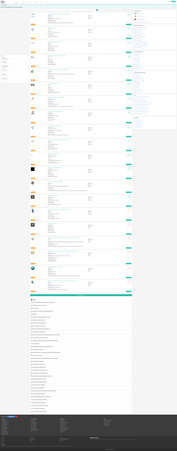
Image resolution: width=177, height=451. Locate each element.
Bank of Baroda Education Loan (64, 422)
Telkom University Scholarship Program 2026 (55, 111)
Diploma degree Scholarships (138, 34)
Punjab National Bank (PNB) (140, 19)
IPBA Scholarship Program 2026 (53, 153)
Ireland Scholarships (137, 62)
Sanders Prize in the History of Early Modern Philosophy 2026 (58, 139)
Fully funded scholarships (137, 123)
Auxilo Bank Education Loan (63, 429)
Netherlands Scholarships (137, 68)
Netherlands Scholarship (34, 430)
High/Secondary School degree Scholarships (140, 27)
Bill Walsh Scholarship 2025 (52, 223)
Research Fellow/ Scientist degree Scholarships (140, 45)
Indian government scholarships (138, 121)
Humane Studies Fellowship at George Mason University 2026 (58, 69)
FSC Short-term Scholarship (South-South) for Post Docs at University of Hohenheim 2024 (62, 280)
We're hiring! (3, 437)
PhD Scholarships (4, 430)
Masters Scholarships (5, 429)
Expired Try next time (129, 224)
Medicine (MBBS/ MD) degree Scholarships (140, 36)
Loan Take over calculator (107, 422)
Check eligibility (129, 24)
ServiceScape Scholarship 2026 (53, 195)
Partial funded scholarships (137, 125)
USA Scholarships (136, 53)
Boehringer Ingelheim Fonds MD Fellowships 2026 (56, 97)
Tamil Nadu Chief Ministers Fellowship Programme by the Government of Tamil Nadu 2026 (62, 251)
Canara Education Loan (63, 425)
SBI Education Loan (62, 421)
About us (2, 438)
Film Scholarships (136, 81)
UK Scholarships (136, 55)
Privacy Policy (32, 438)
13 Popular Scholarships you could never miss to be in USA (142, 104)
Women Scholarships (137, 119)
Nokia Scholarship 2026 (51, 27)
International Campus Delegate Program (64, 438)
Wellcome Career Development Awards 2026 (55, 181)
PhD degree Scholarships (137, 38)
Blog (2, 439)
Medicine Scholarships (137, 85)
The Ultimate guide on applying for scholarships (140, 100)
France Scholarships (137, 64)
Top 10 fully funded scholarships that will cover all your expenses (142, 102)
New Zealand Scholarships (137, 66)
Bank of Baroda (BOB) (140, 16)
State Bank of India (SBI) (140, 13)
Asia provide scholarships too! (138, 98)
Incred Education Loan (63, 426)
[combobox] (15, 59)
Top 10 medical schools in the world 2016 (139, 106)
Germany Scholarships (137, 57)
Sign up (174, 1)
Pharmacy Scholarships (137, 83)
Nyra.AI (46, 2)
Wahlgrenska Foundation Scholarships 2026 (55, 167)
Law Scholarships (136, 87)
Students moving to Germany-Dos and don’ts (140, 113)
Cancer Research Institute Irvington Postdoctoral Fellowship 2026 (58, 209)
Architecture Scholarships (5, 421)
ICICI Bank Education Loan (63, 430)
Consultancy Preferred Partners (63, 439)
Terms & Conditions (33, 437)
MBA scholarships (4, 426)
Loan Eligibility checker (107, 425)
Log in (170, 1)
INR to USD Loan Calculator (107, 421)
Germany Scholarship (34, 422)
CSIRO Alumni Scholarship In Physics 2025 (55, 266)
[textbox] (15, 62)
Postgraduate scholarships (5, 434)
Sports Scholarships (137, 74)
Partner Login (61, 437)
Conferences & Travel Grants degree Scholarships (140, 43)
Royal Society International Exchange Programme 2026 (56, 55)
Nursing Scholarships (137, 76)
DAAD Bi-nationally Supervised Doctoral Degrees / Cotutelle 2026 (58, 13)
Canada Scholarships (34, 425)
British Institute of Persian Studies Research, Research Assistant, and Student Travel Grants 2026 (63, 237)
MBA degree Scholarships (137, 32)
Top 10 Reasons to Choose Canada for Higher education (141, 111)
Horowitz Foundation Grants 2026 (53, 83)
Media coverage (32, 439)
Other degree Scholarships (137, 47)
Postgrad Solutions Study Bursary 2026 (54, 41)
